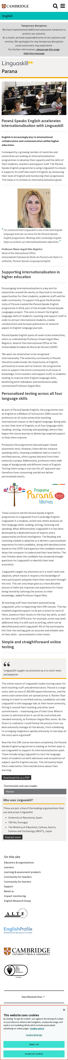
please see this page (47, 49)
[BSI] (16, 983)
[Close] (64, 1009)
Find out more (13, 837)
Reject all (34, 1044)
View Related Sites (32, 996)
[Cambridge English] (15, 5)
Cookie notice (37, 1028)
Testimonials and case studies (20, 785)
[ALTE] (16, 924)
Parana (10, 791)
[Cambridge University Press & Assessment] (27, 962)
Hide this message (34, 53)
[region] (34, 1032)
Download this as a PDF (16, 777)
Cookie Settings (34, 1035)
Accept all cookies (34, 1053)
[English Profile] (18, 939)
